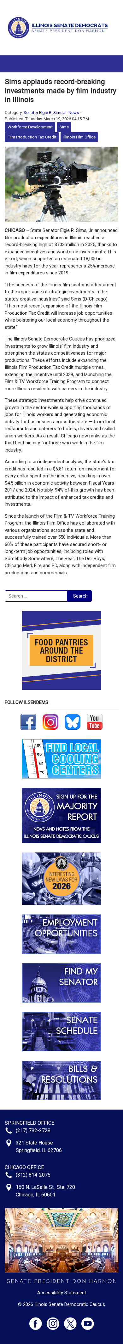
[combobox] (36, 596)
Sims (64, 127)
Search (80, 596)
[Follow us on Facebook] (28, 721)
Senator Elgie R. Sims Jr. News (51, 112)
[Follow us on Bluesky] (73, 721)
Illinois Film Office (79, 137)
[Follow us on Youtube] (87, 1321)
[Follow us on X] (72, 1321)
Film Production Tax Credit (32, 137)
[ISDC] (59, 27)
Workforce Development (30, 127)
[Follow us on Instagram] (50, 721)
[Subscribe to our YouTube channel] (95, 721)
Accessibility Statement (61, 1293)
